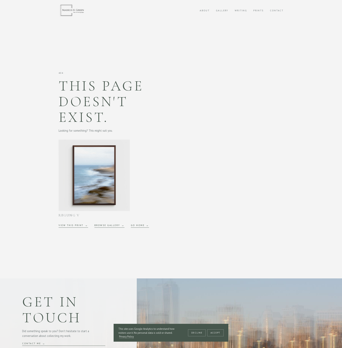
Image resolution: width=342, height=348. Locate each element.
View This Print (71, 225)
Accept (215, 332)
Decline (196, 332)
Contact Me (31, 343)
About (205, 10)
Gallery (222, 10)
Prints (258, 10)
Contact (276, 10)
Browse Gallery (107, 225)
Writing (241, 10)
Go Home (138, 225)
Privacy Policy (126, 336)
